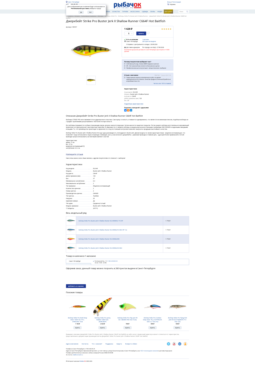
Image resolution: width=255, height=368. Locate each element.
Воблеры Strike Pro (111, 16)
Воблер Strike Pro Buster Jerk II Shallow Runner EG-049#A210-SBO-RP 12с (103, 230)
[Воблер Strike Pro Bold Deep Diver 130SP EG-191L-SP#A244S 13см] (77, 316)
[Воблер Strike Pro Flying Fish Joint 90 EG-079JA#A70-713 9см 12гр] (177, 316)
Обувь (152, 11)
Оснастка (116, 11)
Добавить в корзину (76, 286)
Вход (169, 2)
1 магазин (145, 39)
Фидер (159, 11)
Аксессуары (135, 11)
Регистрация (176, 2)
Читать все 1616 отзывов (162, 83)
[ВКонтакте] (125, 110)
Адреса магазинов (72, 344)
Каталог (77, 16)
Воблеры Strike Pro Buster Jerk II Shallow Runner (133, 16)
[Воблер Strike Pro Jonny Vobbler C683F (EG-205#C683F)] (102, 316)
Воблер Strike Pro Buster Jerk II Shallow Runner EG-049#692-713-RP (101, 221)
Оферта (119, 344)
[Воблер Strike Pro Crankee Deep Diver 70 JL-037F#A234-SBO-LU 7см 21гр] (152, 316)
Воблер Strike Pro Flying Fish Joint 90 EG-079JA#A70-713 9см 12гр (177, 320)
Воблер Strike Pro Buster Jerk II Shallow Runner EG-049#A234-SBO (100, 248)
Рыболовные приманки (88, 16)
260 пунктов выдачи (149, 41)
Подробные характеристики (133, 104)
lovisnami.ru (69, 16)
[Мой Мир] (131, 110)
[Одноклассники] (128, 110)
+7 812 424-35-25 (72, 4)
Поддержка (109, 344)
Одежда (145, 11)
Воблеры (100, 16)
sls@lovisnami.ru (78, 355)
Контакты (85, 344)
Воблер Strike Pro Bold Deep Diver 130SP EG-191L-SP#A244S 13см (77, 320)
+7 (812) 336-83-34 (112, 261)
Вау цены (168, 11)
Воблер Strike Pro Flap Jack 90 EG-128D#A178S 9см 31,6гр (127, 319)
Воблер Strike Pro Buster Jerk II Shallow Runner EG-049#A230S (99, 239)
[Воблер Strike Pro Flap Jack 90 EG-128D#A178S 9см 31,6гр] (127, 316)
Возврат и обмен (131, 344)
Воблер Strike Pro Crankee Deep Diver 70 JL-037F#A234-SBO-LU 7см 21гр (152, 320)
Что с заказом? (97, 344)
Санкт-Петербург (73, 2)
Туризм (125, 11)
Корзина (172, 4)
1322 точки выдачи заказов (149, 351)
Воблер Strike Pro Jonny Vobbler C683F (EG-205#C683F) (102, 320)
